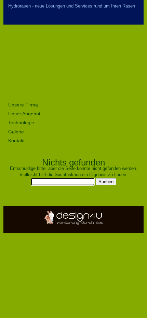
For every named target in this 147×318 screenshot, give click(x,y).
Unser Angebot (24, 113)
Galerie (16, 131)
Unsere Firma (23, 104)
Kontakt (16, 140)
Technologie (21, 122)
